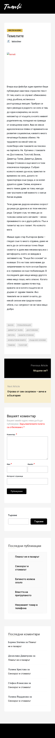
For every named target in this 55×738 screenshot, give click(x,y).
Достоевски (32, 330)
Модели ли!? (40, 370)
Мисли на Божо (14, 30)
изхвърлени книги (17, 340)
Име (9, 464)
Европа (11, 335)
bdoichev (16, 41)
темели (11, 345)
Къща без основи (37, 340)
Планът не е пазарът (27, 556)
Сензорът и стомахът (19, 673)
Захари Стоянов (26, 335)
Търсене (12, 515)
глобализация (24, 325)
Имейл (31, 464)
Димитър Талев (15, 330)
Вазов (10, 325)
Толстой (23, 345)
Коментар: (12, 434)
